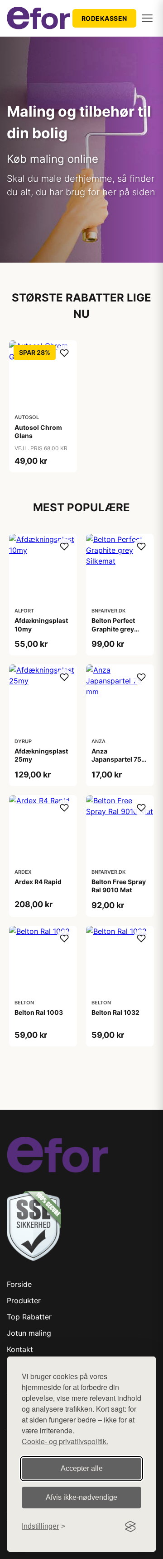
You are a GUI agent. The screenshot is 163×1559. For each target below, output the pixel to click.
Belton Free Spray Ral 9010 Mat (118, 886)
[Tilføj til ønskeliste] (64, 353)
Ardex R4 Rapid (38, 881)
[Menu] (147, 18)
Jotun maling (29, 1333)
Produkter (24, 1300)
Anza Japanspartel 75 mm (116, 759)
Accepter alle (82, 1468)
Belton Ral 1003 (38, 1012)
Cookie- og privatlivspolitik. (65, 1441)
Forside (19, 1284)
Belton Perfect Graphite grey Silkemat (113, 629)
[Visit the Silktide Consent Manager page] (130, 1526)
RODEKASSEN (104, 18)
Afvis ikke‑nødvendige (81, 1497)
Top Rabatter (29, 1316)
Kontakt (20, 1349)
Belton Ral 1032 (115, 1012)
